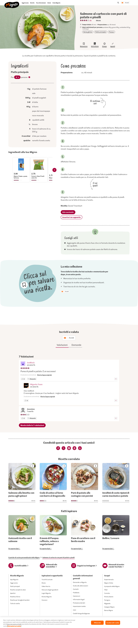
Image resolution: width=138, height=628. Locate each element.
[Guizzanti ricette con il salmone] (21, 532)
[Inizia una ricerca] (118, 3)
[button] (23, 364)
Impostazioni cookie (79, 606)
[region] (69, 622)
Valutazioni (62, 344)
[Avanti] (54, 170)
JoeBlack (31, 362)
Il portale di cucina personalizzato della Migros (24, 557)
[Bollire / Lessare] (115, 532)
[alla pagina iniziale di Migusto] (11, 3)
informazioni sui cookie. (14, 626)
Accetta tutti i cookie (112, 623)
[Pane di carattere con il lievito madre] (84, 532)
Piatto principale (100, 32)
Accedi (127, 2)
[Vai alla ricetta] (21, 482)
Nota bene (29, 77)
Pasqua (111, 32)
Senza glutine (87, 32)
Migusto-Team (36, 384)
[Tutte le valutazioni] (84, 20)
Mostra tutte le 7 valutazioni (32, 425)
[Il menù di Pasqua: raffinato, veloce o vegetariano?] (53, 532)
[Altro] (115, 379)
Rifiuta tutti (97, 623)
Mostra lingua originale (44, 375)
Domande (76, 344)
